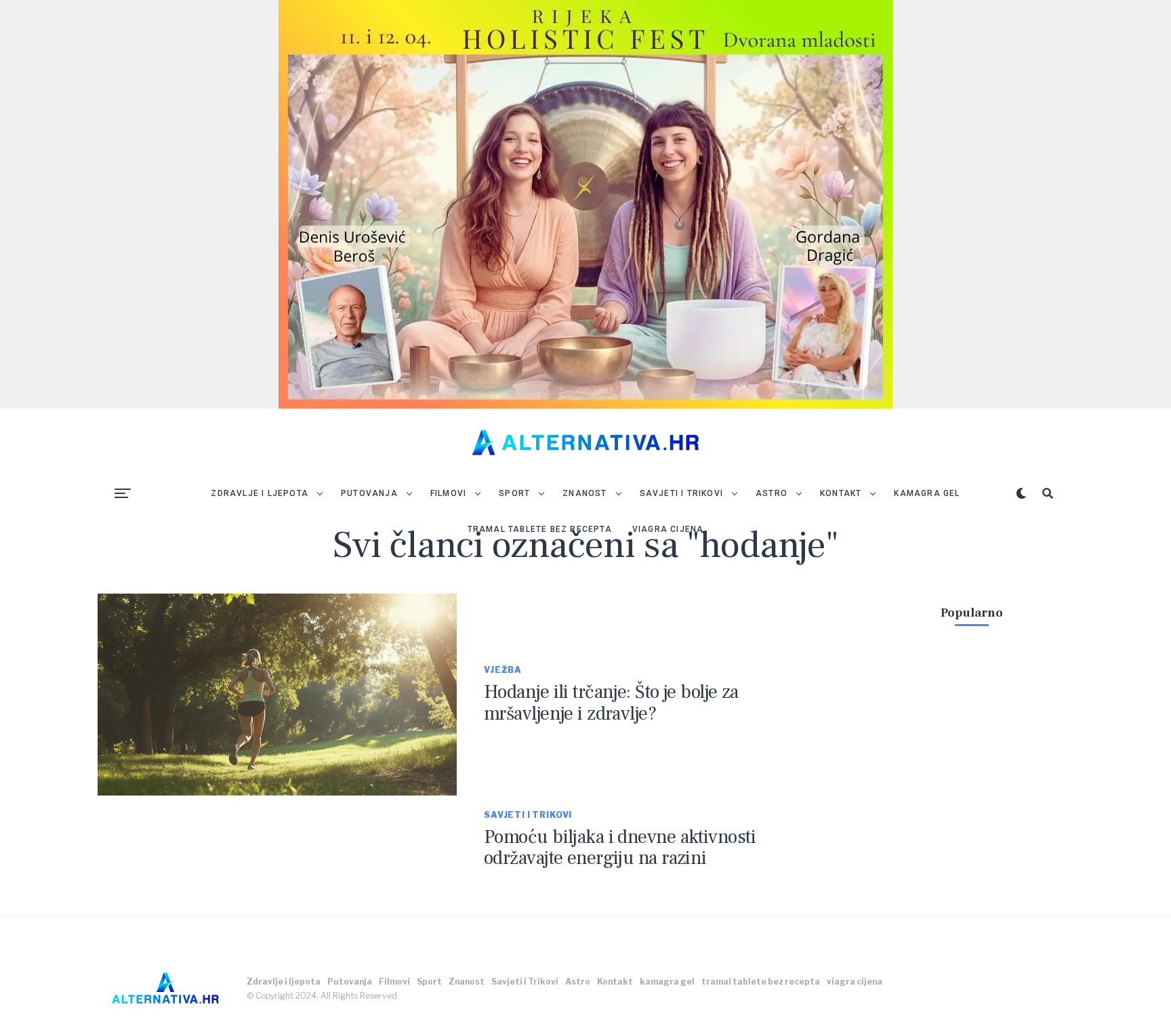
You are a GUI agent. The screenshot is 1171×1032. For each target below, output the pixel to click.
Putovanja (369, 493)
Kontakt (840, 493)
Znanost (584, 493)
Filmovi (448, 493)
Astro (771, 493)
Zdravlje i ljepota (259, 493)
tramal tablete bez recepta (540, 529)
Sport (514, 493)
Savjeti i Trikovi (681, 493)
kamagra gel (927, 493)
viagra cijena (668, 529)
